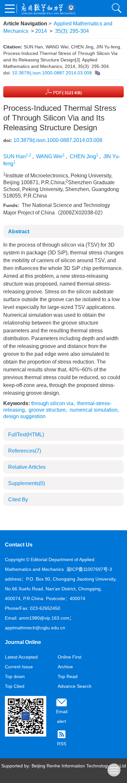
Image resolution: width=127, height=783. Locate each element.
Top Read (68, 676)
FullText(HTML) (26, 434)
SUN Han (14, 156)
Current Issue (19, 666)
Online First (69, 657)
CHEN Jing (83, 156)
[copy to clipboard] (97, 72)
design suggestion (24, 416)
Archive (65, 666)
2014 (41, 31)
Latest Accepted (21, 657)
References (24, 451)
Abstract (18, 231)
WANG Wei (49, 156)
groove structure (47, 410)
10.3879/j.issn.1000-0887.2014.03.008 (52, 72)
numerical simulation (94, 410)
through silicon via (52, 403)
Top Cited (14, 686)
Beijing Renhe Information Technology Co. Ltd (79, 765)
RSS (61, 743)
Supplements (26, 483)
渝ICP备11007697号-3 (89, 569)
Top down (15, 676)
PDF (67, 92)
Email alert (61, 716)
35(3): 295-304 (72, 31)
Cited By (18, 499)
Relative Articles (27, 467)
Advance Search (75, 686)
